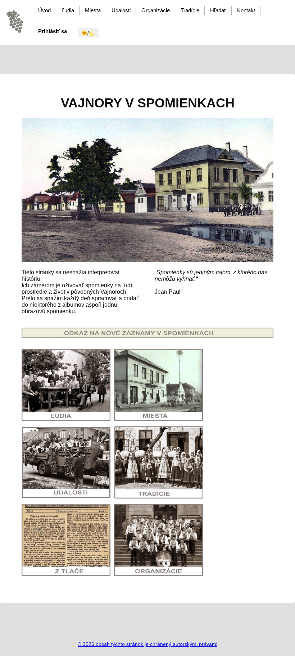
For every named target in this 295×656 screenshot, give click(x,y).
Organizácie (155, 10)
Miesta (93, 10)
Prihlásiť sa (52, 31)
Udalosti (121, 10)
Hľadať (218, 10)
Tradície (190, 10)
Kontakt (246, 10)
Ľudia (68, 10)
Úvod (44, 10)
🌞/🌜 (88, 33)
